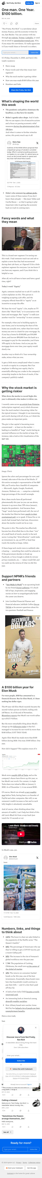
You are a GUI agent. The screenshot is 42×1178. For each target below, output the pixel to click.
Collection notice (34, 1162)
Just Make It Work (14, 584)
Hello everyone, (7, 1121)
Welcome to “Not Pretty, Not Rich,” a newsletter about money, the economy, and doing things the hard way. (15, 1104)
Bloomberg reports (9, 715)
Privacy (18, 1162)
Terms (25, 1162)
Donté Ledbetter (23, 587)
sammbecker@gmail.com (24, 40)
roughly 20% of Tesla (19, 775)
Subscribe (29, 3)
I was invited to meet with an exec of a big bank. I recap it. (15, 1088)
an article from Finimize (29, 404)
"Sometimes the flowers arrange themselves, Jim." (13, 1117)
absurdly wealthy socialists (16, 1001)
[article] (21, 1089)
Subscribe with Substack (23, 1069)
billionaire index (19, 726)
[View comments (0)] (11, 23)
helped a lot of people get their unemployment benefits (23, 1010)
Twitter (22, 37)
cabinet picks (31, 193)
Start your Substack (15, 1168)
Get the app (31, 1168)
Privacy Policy (24, 1078)
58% (7, 946)
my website (13, 37)
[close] (35, 1027)
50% (7, 956)
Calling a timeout (9, 1100)
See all (6, 1132)
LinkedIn (29, 37)
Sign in (37, 3)
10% (7, 973)
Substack (10, 1173)
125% (8, 937)
